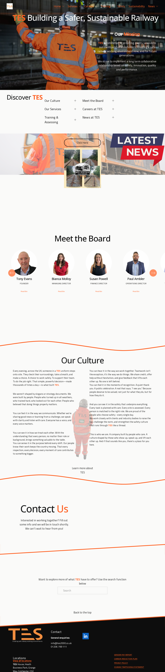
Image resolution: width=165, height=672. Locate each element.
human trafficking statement (129, 667)
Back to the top (82, 612)
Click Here (82, 143)
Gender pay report (123, 655)
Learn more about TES (82, 470)
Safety (121, 6)
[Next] (153, 273)
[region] (82, 273)
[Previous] (11, 273)
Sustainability (137, 6)
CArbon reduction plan (125, 659)
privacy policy (121, 663)
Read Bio (24, 291)
